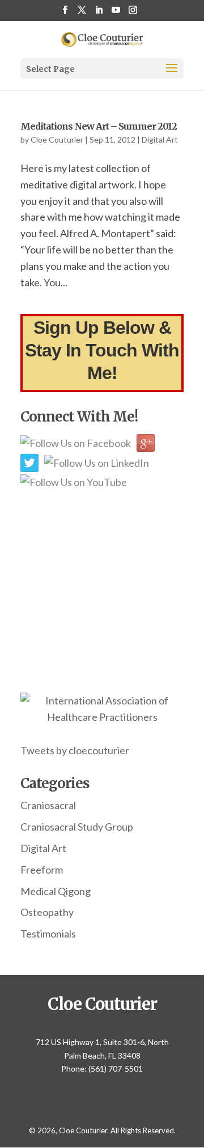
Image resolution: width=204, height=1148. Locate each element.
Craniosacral (48, 805)
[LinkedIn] (99, 13)
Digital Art (160, 139)
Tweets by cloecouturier (74, 750)
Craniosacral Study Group (76, 826)
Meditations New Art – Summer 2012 (98, 126)
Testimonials (48, 933)
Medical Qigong (55, 891)
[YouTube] (116, 13)
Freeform (41, 869)
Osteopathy (47, 912)
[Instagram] (133, 13)
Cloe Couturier (57, 139)
